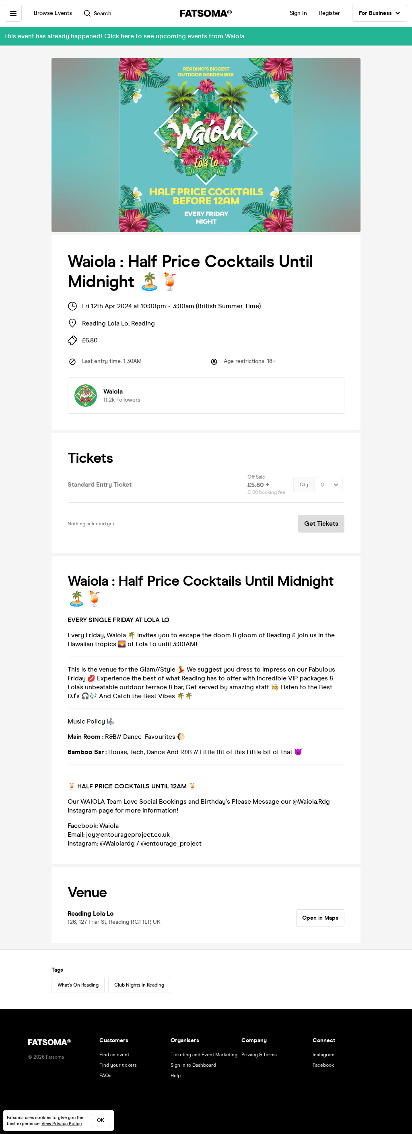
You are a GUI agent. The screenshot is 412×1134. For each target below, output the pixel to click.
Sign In (298, 13)
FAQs (105, 1075)
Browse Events (53, 13)
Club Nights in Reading (139, 985)
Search (102, 13)
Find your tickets (118, 1065)
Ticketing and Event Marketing (204, 1054)
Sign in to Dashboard (193, 1065)
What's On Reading (78, 985)
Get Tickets (321, 523)
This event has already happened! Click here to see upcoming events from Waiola (124, 36)
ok (100, 1120)
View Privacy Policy (61, 1123)
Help (176, 1075)
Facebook (323, 1065)
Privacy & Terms (259, 1054)
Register (329, 13)
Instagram (323, 1054)
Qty (304, 484)
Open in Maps (320, 917)
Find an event (114, 1054)
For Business (375, 13)
